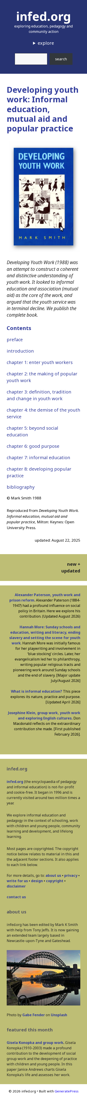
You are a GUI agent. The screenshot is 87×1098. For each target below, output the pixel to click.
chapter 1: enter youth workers (40, 362)
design (37, 880)
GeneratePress (67, 1091)
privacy (70, 875)
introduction (20, 351)
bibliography (21, 487)
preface (15, 340)
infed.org (43, 16)
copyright (54, 880)
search (61, 58)
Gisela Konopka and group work (35, 1042)
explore (46, 43)
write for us (17, 880)
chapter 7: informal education (38, 457)
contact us (16, 896)
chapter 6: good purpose (33, 446)
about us (53, 875)
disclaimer (16, 886)
